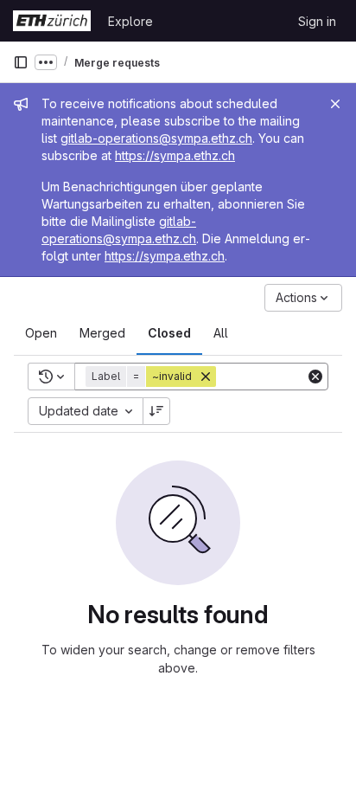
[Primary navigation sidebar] (21, 62)
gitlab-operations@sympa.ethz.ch (156, 138)
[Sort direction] (156, 411)
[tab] (41, 333)
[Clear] (315, 376)
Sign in (317, 21)
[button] (152, 376)
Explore (130, 21)
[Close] (335, 103)
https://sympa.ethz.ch (175, 155)
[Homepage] (52, 21)
